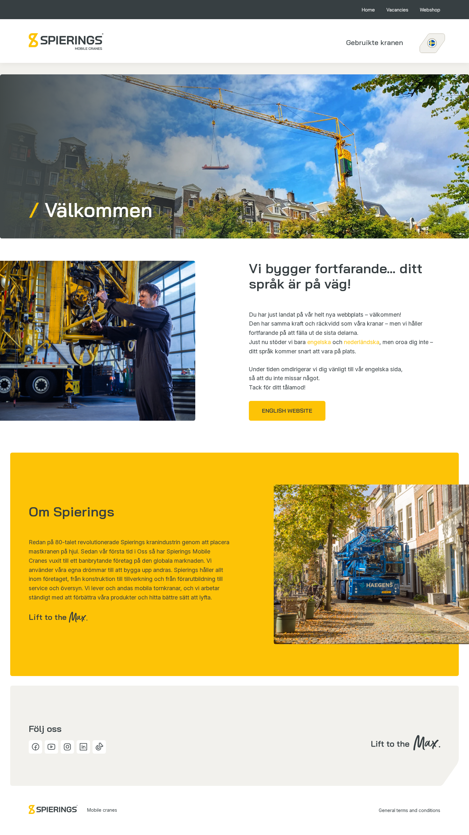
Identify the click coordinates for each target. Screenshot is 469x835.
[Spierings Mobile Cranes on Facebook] (35, 747)
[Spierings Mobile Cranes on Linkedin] (83, 747)
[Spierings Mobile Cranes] (66, 41)
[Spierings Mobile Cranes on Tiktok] (99, 747)
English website (287, 410)
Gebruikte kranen (374, 42)
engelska (319, 342)
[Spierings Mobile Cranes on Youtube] (51, 747)
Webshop (430, 10)
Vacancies (397, 10)
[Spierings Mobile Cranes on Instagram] (67, 747)
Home (368, 10)
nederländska (361, 342)
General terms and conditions (409, 810)
